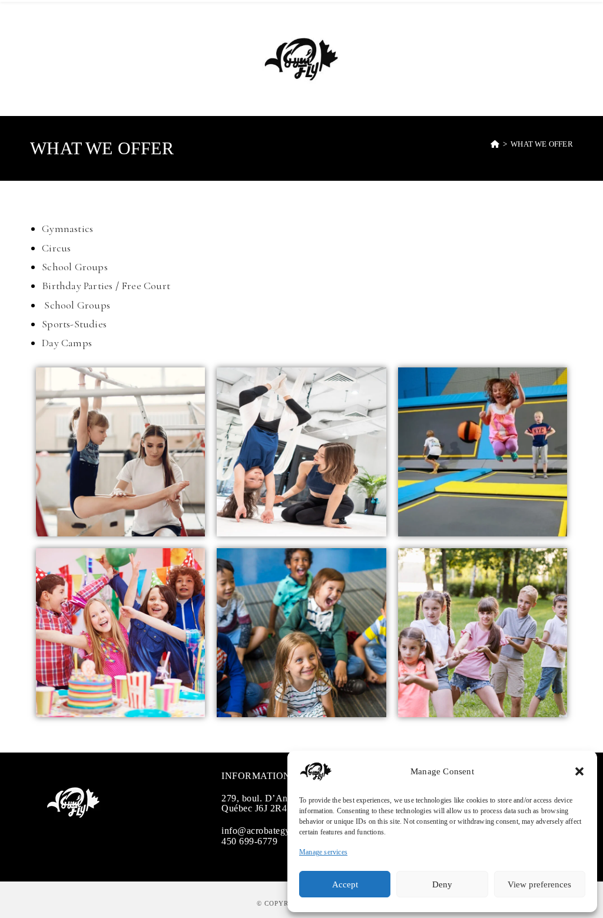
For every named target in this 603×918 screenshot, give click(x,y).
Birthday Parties (77, 285)
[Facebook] (51, 845)
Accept (345, 884)
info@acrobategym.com (269, 831)
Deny (442, 884)
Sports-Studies (74, 323)
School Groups (75, 266)
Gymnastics (67, 228)
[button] (579, 771)
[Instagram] (70, 845)
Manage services (323, 852)
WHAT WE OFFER (542, 144)
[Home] (495, 144)
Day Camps (67, 342)
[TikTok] (89, 845)
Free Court (145, 285)
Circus (56, 247)
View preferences (539, 884)
